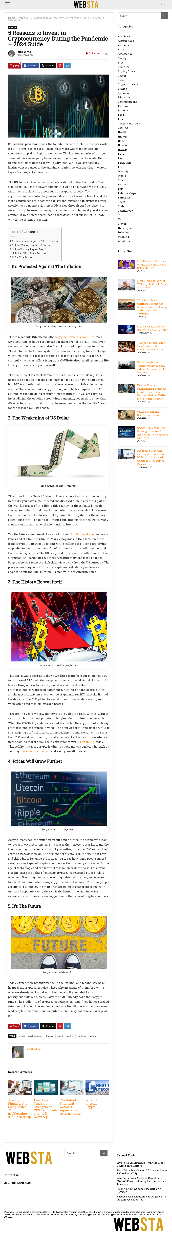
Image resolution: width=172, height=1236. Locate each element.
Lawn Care (124, 162)
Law (120, 158)
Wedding (123, 236)
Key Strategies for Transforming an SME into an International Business (151, 367)
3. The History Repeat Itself (29, 249)
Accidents (124, 36)
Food (121, 114)
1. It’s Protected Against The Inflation (35, 241)
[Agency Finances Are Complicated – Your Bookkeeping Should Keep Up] (20, 1082)
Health (122, 132)
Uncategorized (127, 228)
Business (124, 67)
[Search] (163, 4)
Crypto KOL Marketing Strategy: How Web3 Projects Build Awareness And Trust (152, 433)
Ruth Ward (23, 52)
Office (121, 180)
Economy (123, 93)
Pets (120, 188)
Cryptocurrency (128, 84)
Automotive (125, 53)
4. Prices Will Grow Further (29, 253)
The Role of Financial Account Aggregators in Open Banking (71, 1107)
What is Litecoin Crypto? (91, 1103)
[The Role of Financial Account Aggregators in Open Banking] (71, 1082)
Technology (125, 210)
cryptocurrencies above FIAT (75, 337)
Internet (123, 149)
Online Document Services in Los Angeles (151, 413)
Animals (123, 45)
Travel (122, 223)
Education (124, 97)
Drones (122, 88)
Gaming (123, 127)
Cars (121, 80)
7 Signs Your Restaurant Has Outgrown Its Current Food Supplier (151, 346)
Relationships (127, 193)
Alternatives (126, 40)
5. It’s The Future (22, 257)
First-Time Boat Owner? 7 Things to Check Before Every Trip (152, 284)
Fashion (123, 106)
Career (122, 75)
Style (121, 206)
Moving (123, 171)
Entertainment (127, 101)
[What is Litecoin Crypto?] (97, 1082)
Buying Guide (126, 71)
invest (60, 1036)
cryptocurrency (35, 1036)
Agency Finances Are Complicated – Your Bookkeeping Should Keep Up (19, 1108)
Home (11, 17)
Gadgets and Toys (129, 123)
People (122, 184)
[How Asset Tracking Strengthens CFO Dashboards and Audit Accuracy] (46, 1082)
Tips (120, 215)
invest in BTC (86, 742)
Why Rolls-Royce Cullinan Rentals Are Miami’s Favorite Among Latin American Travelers (152, 307)
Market (70, 1036)
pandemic (81, 1036)
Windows (124, 241)
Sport (121, 202)
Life (120, 167)
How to (122, 145)
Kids (121, 154)
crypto (22, 1036)
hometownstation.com (35, 751)
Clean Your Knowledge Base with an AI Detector (152, 328)
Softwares (124, 197)
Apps (121, 49)
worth (93, 1036)
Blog (121, 62)
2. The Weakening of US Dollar (31, 245)
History (122, 136)
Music (122, 175)
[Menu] (8, 4)
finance (49, 1036)
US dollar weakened (81, 534)
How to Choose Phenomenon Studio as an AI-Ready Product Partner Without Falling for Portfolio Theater (152, 392)
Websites (123, 232)
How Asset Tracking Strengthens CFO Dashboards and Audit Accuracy (46, 1108)
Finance (23, 17)
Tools (121, 219)
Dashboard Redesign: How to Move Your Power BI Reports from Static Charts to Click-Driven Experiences (152, 457)
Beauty (122, 58)
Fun (120, 119)
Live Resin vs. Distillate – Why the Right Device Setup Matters (151, 265)
